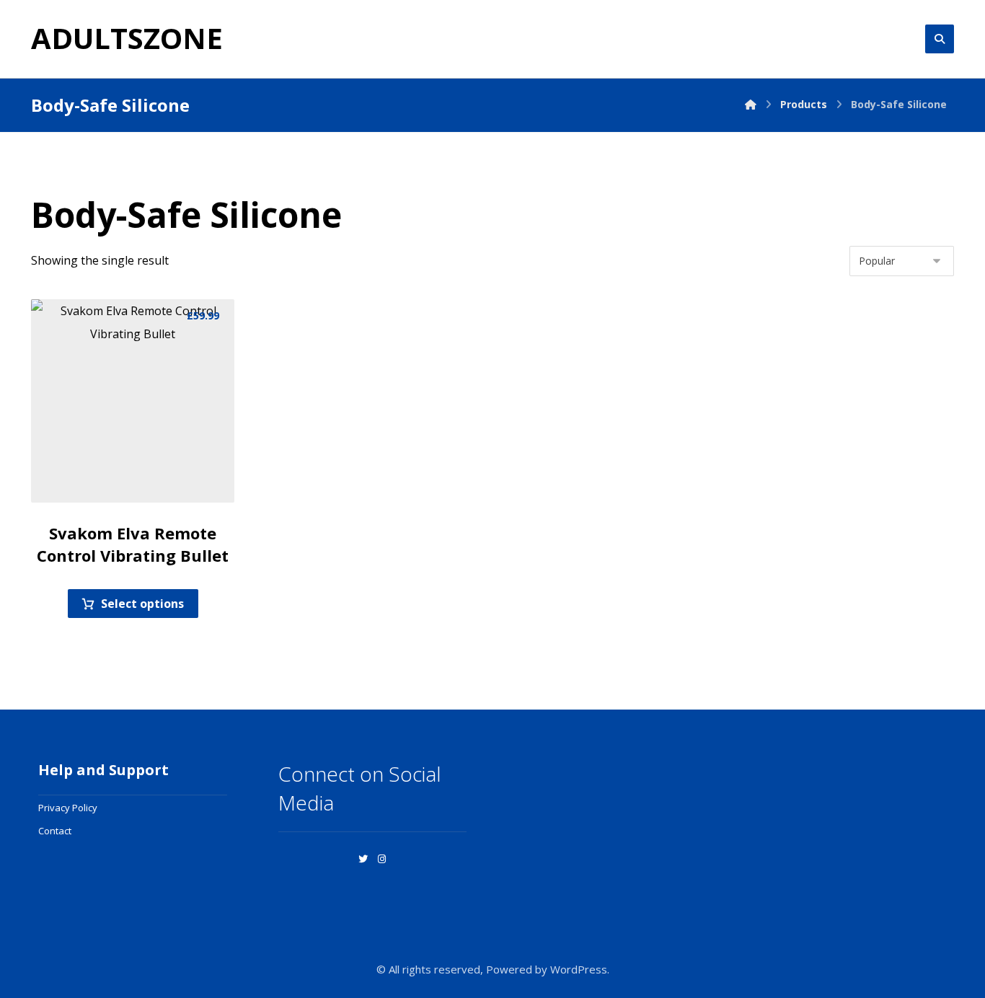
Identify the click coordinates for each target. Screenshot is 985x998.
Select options (142, 603)
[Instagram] (382, 858)
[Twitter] (363, 858)
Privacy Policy (67, 807)
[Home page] (750, 104)
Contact (54, 830)
